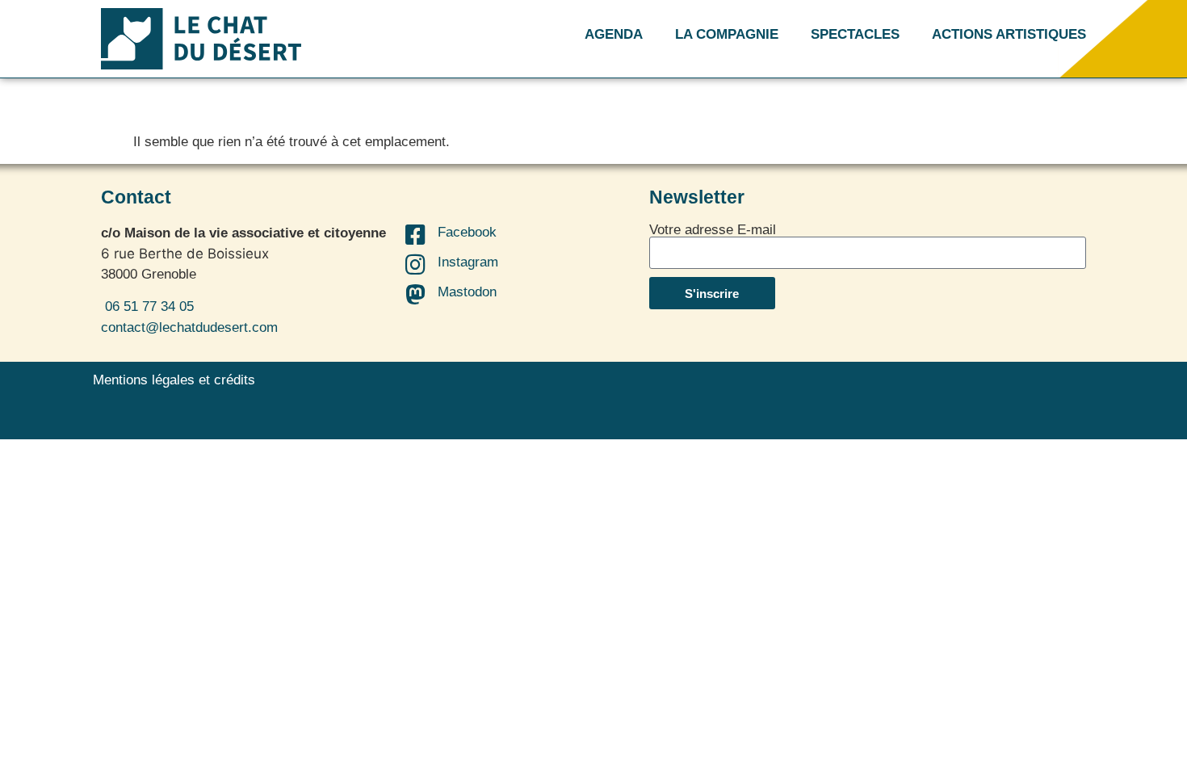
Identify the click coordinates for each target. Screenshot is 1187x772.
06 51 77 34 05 (147, 306)
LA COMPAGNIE (726, 34)
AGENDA (614, 34)
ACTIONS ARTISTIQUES (1009, 34)
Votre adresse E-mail (712, 230)
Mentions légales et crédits (174, 380)
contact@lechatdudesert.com (189, 327)
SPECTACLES (855, 34)
